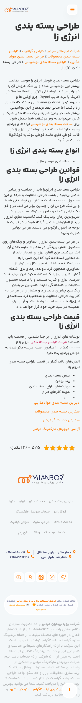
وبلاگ (36, 532)
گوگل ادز (60, 511)
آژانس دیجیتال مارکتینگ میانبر (56, 429)
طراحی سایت (41, 522)
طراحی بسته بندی (61, 501)
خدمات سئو (37, 501)
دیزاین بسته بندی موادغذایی (57, 403)
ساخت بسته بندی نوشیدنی (52, 124)
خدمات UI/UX (63, 522)
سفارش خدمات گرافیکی (61, 420)
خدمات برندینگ (54, 532)
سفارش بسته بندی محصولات (57, 412)
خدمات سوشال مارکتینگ (33, 511)
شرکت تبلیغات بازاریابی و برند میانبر (36, 601)
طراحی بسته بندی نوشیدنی (46, 62)
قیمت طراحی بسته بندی (49, 342)
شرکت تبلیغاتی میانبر (63, 51)
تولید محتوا (17, 501)
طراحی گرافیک (33, 51)
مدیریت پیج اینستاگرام (50, 689)
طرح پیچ (23, 532)
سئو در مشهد (20, 689)
